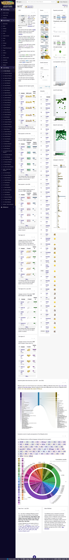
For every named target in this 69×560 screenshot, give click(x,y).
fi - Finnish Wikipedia (6, 107)
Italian (47, 200)
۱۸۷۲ (44, 449)
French (47, 166)
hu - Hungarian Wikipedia (7, 121)
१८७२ (36, 453)
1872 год (43, 442)
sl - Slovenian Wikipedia (7, 175)
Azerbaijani (48, 103)
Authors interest (6, 12)
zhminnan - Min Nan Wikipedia (8, 204)
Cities (4, 33)
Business (4, 31)
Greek (47, 133)
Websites (4, 64)
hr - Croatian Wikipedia (7, 119)
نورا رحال (37, 526)
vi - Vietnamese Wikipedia (7, 197)
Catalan (47, 116)
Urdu (47, 310)
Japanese (20, 34)
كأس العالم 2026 (25, 527)
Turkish (47, 301)
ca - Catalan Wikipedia (7, 80)
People (4, 45)
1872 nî (31, 456)
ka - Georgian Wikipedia (7, 134)
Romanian (48, 256)
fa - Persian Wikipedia (7, 104)
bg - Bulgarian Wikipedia (7, 78)
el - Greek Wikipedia (6, 90)
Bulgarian (47, 112)
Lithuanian (48, 225)
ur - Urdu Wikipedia (6, 192)
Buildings (4, 28)
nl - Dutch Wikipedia (6, 148)
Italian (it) (23, 366)
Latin (47, 221)
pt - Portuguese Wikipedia (7, 159)
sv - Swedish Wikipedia (7, 180)
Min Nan (47, 331)
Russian (47, 260)
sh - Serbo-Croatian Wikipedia (8, 166)
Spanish (47, 145)
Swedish (47, 289)
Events (4, 38)
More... (27, 125)
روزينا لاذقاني (28, 525)
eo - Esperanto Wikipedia (7, 95)
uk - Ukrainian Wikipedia (7, 189)
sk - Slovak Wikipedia (6, 172)
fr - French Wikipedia (6, 109)
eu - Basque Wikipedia (7, 102)
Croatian (47, 183)
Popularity (5, 17)
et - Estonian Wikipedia (7, 100)
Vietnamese (48, 318)
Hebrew (47, 175)
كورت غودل (47, 87)
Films (4, 40)
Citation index (5, 15)
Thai (46, 297)
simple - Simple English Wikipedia (7, 170)
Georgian (47, 209)
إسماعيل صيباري (22, 531)
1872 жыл (51, 449)
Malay (47, 230)
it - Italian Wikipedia (6, 129)
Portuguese (48, 252)
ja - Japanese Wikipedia (7, 131)
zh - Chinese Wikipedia (7, 201)
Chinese (47, 327)
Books (4, 26)
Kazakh (47, 213)
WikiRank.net (65, 5)
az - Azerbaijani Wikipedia (7, 73)
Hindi (47, 179)
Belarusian (48, 108)
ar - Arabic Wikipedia (6, 70)
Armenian (48, 192)
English (19, 2)
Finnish (47, 162)
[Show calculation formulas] (34, 557)
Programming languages (7, 47)
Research (53, 1)
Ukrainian (47, 306)
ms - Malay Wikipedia (6, 146)
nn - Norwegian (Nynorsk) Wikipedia (7, 151)
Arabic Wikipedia (63, 2)
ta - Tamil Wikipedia (6, 182)
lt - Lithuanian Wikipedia (7, 143)
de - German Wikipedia (7, 87)
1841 (40, 87)
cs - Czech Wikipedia (6, 83)
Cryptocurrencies (6, 35)
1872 (29, 17)
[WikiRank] (7, 3)
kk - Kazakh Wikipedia (7, 136)
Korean (47, 217)
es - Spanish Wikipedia (7, 97)
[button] (31, 12)
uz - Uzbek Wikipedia (6, 194)
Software (4, 52)
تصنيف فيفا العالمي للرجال (29, 526)
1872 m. (29, 449)
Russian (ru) (23, 323)
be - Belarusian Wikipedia (7, 75)
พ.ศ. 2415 (22, 449)
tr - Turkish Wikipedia (6, 187)
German (47, 129)
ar (22, 5)
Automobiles (5, 23)
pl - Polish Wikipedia (6, 157)
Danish (47, 124)
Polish (47, 248)
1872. (39, 449)
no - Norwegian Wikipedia (7, 154)
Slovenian (48, 280)
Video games (5, 62)
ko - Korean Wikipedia (7, 138)
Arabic (47, 99)
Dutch (47, 234)
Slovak (47, 276)
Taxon (4, 55)
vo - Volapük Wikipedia (7, 199)
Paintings (4, 43)
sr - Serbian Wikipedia (7, 177)
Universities (5, 60)
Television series (6, 57)
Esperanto (48, 141)
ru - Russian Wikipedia (7, 164)
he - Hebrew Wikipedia (7, 114)
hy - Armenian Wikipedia (7, 124)
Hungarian (48, 187)
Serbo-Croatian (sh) (22, 109)
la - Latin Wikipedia (6, 141)
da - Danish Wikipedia (6, 85)
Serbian (47, 285)
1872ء (21, 456)
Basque (47, 154)
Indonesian (48, 196)
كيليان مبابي (25, 529)
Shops (4, 50)
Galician (47, 171)
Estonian (47, 150)
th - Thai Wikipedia (6, 184)
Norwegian (48, 244)
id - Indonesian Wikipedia (7, 126)
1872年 (21, 442)
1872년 (43, 444)
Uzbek (47, 314)
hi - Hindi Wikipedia (6, 117)
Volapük (47, 322)
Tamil (47, 293)
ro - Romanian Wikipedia (7, 161)
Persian (47, 158)
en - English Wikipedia (7, 92)
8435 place (25, 46)
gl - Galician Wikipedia (7, 112)
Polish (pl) (23, 307)
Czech (47, 120)
